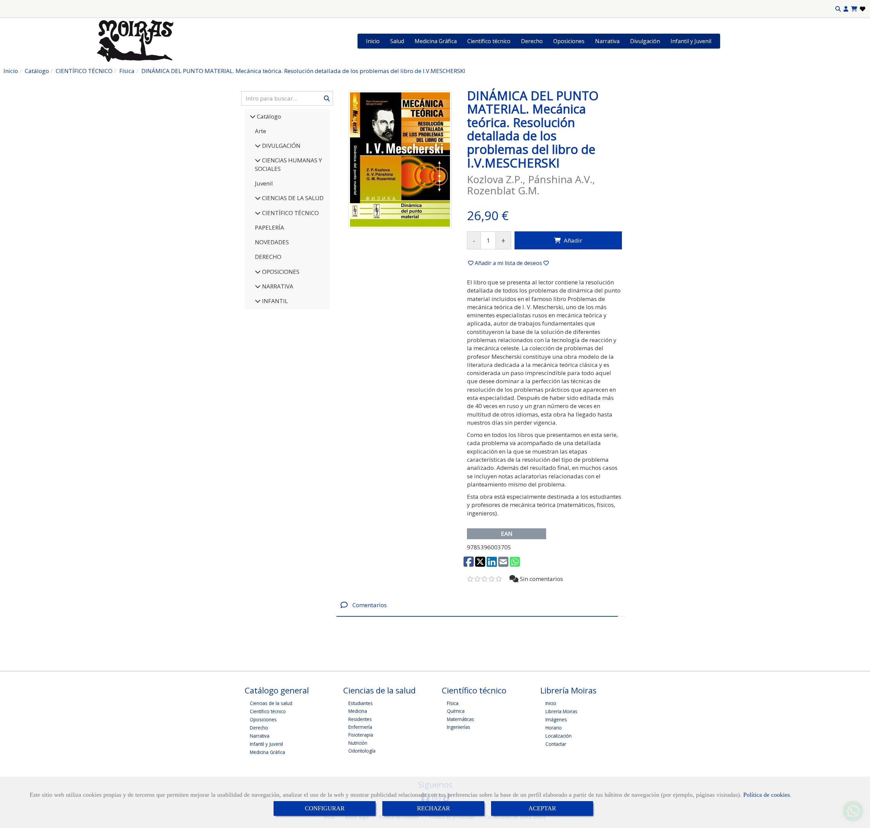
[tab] (477, 605)
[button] (846, 9)
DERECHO (268, 257)
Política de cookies (766, 794)
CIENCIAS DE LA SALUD (292, 198)
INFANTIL (274, 301)
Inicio (373, 41)
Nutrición (357, 743)
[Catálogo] (253, 116)
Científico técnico (488, 41)
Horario (553, 727)
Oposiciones (569, 41)
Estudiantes (360, 703)
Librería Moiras (561, 711)
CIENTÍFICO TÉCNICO (290, 213)
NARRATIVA (277, 286)
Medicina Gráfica (436, 41)
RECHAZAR (433, 808)
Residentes (360, 719)
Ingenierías (458, 727)
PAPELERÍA (269, 227)
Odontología (362, 750)
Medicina (357, 711)
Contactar (555, 744)
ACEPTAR (542, 808)
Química (456, 711)
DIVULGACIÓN (280, 145)
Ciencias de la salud (271, 703)
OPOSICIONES (280, 272)
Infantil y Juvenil (691, 41)
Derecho (532, 41)
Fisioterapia (360, 735)
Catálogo (268, 116)
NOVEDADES (272, 242)
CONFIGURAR (325, 808)
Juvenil (264, 183)
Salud (397, 41)
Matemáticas (460, 719)
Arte (260, 131)
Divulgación (645, 41)
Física (452, 703)
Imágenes (556, 719)
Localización (558, 736)
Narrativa (607, 41)
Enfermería (360, 727)
